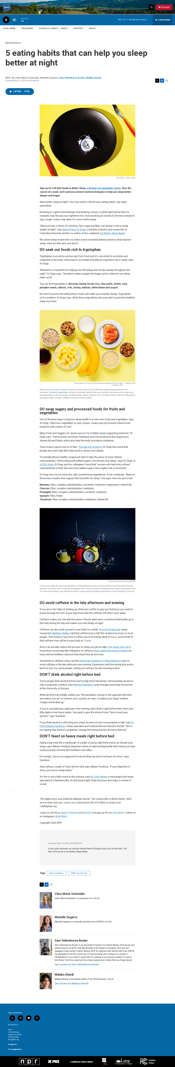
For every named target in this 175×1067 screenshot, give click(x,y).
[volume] (14, 20)
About (92, 28)
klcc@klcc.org (13, 1039)
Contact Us (12, 1044)
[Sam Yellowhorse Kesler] (46, 947)
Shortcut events (48, 28)
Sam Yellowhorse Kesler (72, 77)
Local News (9, 28)
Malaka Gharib (93, 77)
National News (13, 42)
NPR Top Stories (79, 873)
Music (64, 28)
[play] (6, 19)
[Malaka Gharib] (46, 981)
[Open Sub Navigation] (18, 28)
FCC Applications (15, 1049)
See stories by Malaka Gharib (71, 983)
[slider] (18, 19)
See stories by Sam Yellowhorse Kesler (77, 964)
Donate (165, 7)
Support (78, 28)
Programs (27, 28)
